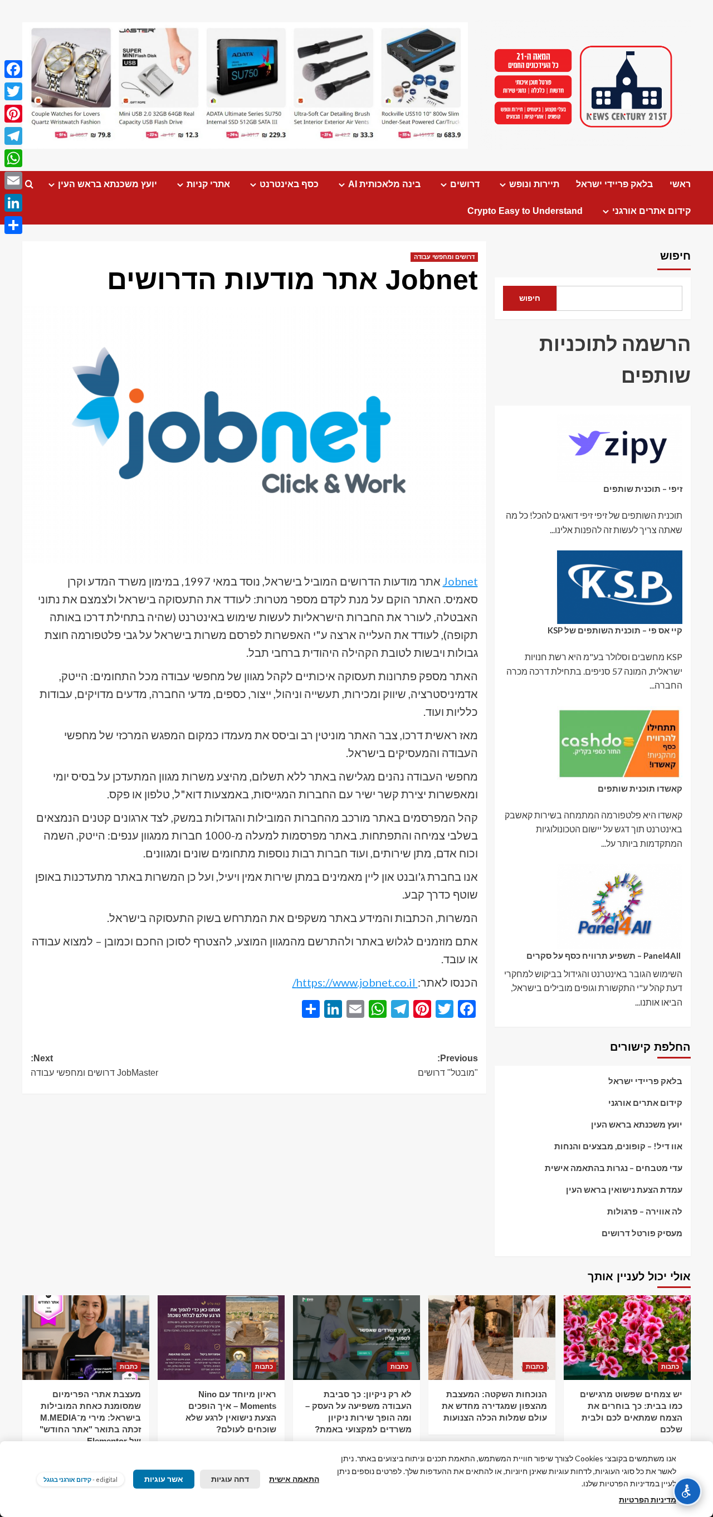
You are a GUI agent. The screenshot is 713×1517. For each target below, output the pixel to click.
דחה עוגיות (230, 1479)
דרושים (465, 184)
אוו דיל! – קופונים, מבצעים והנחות (618, 1146)
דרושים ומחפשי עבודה (444, 256)
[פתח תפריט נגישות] (687, 1491)
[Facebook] (13, 69)
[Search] (29, 184)
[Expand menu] (502, 184)
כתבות (670, 1366)
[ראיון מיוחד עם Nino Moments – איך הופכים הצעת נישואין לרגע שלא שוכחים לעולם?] (221, 1337)
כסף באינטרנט (289, 184)
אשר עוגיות (163, 1479)
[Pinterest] (13, 114)
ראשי (680, 184)
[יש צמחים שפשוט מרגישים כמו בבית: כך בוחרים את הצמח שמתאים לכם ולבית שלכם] (627, 1337)
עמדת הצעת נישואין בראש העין (624, 1189)
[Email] (13, 180)
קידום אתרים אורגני (651, 211)
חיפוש (675, 256)
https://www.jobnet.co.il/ (355, 982)
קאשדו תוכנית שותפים (640, 788)
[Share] (13, 225)
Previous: (447, 1065)
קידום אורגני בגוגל (67, 1479)
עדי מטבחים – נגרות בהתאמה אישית (613, 1168)
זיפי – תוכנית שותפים (642, 489)
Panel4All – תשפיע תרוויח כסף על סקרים (604, 955)
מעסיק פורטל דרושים (642, 1233)
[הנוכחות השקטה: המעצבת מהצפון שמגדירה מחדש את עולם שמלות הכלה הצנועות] (491, 1337)
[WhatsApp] (13, 158)
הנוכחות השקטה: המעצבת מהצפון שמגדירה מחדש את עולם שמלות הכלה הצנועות (494, 1405)
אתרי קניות (208, 184)
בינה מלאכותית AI (384, 184)
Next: (94, 1065)
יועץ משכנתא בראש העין (107, 184)
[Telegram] (13, 136)
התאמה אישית (294, 1479)
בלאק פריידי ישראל (614, 184)
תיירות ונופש (534, 184)
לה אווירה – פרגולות (644, 1211)
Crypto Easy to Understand (525, 211)
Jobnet (460, 581)
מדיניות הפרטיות (647, 1499)
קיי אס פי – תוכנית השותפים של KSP (615, 631)
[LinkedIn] (13, 203)
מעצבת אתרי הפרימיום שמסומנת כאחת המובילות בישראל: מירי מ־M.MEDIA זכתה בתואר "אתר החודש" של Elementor (90, 1417)
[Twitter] (13, 91)
